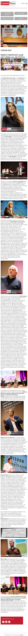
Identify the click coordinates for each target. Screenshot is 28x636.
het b (18, 183)
